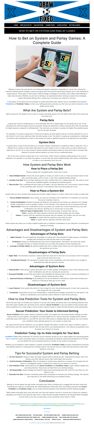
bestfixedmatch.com (26, 404)
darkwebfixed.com (59, 405)
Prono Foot (47, 411)
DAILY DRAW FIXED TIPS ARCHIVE (68, 417)
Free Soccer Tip (25, 25)
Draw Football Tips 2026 (42, 419)
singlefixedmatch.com (38, 404)
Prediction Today (11, 336)
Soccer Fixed (38, 25)
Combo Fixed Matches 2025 (70, 415)
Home (16, 25)
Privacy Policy (56, 419)
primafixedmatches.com (52, 404)
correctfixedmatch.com (35, 405)
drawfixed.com (24, 405)
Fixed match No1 (69, 405)
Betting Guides (74, 25)
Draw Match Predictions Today (37, 422)
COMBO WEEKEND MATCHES (49, 417)
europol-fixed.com (48, 405)
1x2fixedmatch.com (65, 404)
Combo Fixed (50, 25)
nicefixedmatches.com (77, 404)
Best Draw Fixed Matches (23, 415)
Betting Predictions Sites (52, 415)
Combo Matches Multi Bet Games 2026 (28, 417)
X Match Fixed (62, 25)
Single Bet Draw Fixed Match (72, 419)
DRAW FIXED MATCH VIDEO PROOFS (23, 419)
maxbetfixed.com (14, 404)
